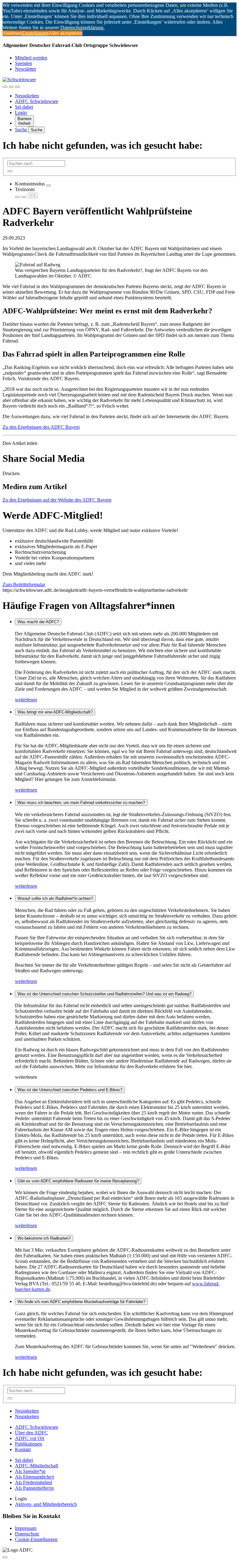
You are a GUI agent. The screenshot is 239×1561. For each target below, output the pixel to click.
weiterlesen (26, 699)
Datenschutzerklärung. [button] (82, 27)
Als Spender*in (30, 1471)
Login (21, 112)
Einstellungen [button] (35, 33)
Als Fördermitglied (33, 1482)
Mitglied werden (31, 57)
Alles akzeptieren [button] (65, 33)
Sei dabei (24, 107)
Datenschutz (27, 1533)
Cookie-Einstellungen (36, 1539)
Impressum (25, 1528)
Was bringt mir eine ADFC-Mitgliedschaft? (55, 712)
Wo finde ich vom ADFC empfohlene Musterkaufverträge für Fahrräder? (81, 1301)
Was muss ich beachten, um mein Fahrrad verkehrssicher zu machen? (81, 802)
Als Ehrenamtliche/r (34, 1476)
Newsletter (25, 69)
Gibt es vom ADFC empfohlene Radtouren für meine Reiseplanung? (78, 1181)
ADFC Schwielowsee (36, 101)
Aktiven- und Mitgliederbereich (46, 1504)
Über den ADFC (31, 1432)
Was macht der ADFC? (38, 621)
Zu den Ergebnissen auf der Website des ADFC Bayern (56, 499)
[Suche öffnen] (11, 87)
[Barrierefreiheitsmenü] (4, 87)
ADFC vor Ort (29, 1438)
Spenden (23, 63)
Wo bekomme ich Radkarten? (44, 1238)
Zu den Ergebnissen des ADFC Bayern (41, 427)
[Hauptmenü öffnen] (17, 87)
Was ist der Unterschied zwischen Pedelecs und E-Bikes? (69, 1089)
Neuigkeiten (27, 95)
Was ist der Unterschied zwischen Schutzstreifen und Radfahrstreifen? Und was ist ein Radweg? (104, 994)
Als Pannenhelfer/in (34, 1488)
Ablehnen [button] (12, 33)
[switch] (48, 185)
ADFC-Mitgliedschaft (36, 1465)
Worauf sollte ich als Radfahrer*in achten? (55, 898)
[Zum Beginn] (4, 1557)
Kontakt (23, 1449)
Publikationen (28, 1443)
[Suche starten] (9, 171)
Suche (21, 129)
